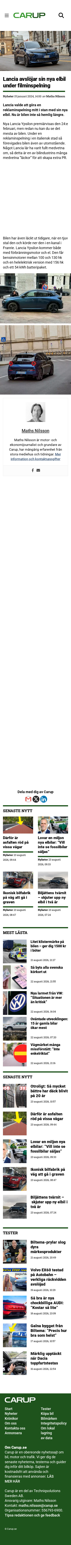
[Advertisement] (35, 200)
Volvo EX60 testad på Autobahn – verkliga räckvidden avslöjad (48, 1277)
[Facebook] (33, 470)
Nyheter (8, 96)
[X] (36, 799)
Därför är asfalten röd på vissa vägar (16, 842)
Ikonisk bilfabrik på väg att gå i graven (16, 897)
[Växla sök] (61, 15)
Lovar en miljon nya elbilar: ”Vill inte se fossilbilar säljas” (52, 845)
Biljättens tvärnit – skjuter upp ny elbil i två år (52, 897)
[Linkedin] (43, 799)
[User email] (38, 470)
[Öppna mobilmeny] (7, 15)
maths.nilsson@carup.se (38, 1506)
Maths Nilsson (55, 96)
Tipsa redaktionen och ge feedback (32, 1515)
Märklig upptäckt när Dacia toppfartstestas (46, 1358)
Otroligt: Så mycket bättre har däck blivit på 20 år (49, 1091)
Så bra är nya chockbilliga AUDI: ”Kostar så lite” (47, 1303)
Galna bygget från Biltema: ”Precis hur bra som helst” (49, 1330)
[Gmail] (28, 799)
